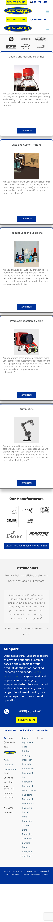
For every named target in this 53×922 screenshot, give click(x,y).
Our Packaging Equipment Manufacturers (27, 784)
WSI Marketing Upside (40, 875)
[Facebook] (38, 738)
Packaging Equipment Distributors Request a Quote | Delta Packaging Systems (27, 810)
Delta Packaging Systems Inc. (10, 764)
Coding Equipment (27, 740)
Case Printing (26, 748)
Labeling (26, 755)
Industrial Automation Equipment (27, 768)
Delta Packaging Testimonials (27, 834)
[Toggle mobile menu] (47, 11)
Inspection (27, 760)
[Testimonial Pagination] (23, 634)
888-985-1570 (39, 2)
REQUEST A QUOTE (16, 19)
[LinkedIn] (42, 738)
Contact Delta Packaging (27, 847)
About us (26, 856)
